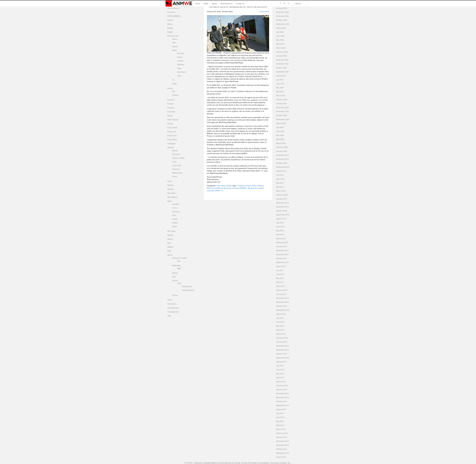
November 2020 (282, 111)
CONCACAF (187, 286)
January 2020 (281, 151)
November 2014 (282, 397)
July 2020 (280, 127)
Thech (169, 300)
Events (170, 88)
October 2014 (281, 401)
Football (170, 103)
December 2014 (282, 393)
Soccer (175, 280)
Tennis (175, 295)
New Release (172, 197)
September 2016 (282, 310)
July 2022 (280, 32)
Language (171, 143)
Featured (171, 99)
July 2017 (280, 270)
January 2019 (281, 198)
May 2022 (280, 40)
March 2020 (281, 143)
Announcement (173, 8)
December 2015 (282, 345)
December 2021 (282, 59)
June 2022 (280, 36)
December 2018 (282, 202)
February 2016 (282, 338)
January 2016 (281, 341)
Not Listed (171, 231)
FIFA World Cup (188, 290)
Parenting (176, 169)
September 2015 (282, 357)
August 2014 (281, 409)
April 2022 (280, 44)
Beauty (175, 150)
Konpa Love (172, 135)
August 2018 (281, 218)
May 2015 (280, 373)
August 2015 (281, 361)
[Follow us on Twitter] (284, 3)
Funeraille (171, 111)
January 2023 (281, 8)
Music (174, 50)
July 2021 (280, 79)
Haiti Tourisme (173, 119)
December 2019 (282, 155)
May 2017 (280, 278)
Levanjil (180, 60)
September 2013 (282, 453)
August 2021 (281, 75)
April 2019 (280, 187)
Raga (179, 68)
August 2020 (281, 123)
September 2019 (282, 167)
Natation (170, 189)
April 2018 (280, 234)
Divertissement (226, 3)
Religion (170, 247)
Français (170, 107)
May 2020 (280, 135)
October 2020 (281, 115)
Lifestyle (170, 147)
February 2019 (282, 195)
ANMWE (189, 463)
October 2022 (281, 20)
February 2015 (282, 385)
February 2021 (282, 99)
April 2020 (280, 139)
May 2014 (280, 421)
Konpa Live (171, 131)
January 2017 (281, 294)
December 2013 (282, 441)
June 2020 (280, 131)
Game (174, 39)
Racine (170, 239)
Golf (174, 276)
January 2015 (281, 389)
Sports (214, 3)
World (174, 226)
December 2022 (282, 12)
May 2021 (280, 87)
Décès (169, 24)
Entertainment (172, 36)
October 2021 (281, 67)
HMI (174, 42)
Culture (170, 20)
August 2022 (281, 28)
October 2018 (281, 210)
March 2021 (281, 95)
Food (174, 161)
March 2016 (281, 334)
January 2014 (281, 437)
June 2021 (280, 83)
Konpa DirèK (172, 127)
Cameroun (171, 12)
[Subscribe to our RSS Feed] (288, 3)
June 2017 (280, 274)
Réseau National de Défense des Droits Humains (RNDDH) (235, 186)
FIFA (179, 283)
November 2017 (282, 254)
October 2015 (281, 353)
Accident (175, 204)
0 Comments (264, 11)
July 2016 (280, 318)
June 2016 (280, 322)
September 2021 (282, 71)
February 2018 (282, 242)
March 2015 (281, 381)
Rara (169, 243)
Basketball (176, 265)
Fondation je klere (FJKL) (247, 185)
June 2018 (280, 226)
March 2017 (281, 286)
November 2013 (282, 445)
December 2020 (282, 107)
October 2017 (281, 258)
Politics (229, 185)
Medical (170, 185)
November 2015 (282, 349)
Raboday (180, 64)
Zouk (179, 75)
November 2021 (282, 63)
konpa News (172, 139)
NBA (179, 268)
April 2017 (280, 282)
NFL (179, 261)
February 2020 (282, 147)
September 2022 (282, 24)
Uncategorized (173, 307)
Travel (174, 176)
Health (174, 219)
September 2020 (282, 119)
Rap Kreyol (181, 72)
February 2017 (282, 290)
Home (197, 3)
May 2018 (280, 230)
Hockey (170, 123)
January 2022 (281, 55)
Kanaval (180, 53)
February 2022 (282, 52)
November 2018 (282, 206)
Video (174, 83)
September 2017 (282, 262)
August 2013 (281, 457)
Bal (173, 91)
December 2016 (282, 298)
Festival (175, 95)
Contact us (240, 3)
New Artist (171, 193)
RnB (169, 251)
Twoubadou (172, 304)
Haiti (218, 185)
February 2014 (282, 433)
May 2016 (280, 326)
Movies (175, 46)
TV (173, 80)
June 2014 (280, 417)
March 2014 (281, 429)
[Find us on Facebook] (280, 3)
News (206, 3)
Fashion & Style (178, 158)
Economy (176, 211)
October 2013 (281, 449)
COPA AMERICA (173, 16)
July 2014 (280, 413)
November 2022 (282, 16)
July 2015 (280, 365)
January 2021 (281, 103)
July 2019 (280, 175)
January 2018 (281, 246)
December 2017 (282, 250)
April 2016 (280, 330)
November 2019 (282, 159)
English (170, 28)
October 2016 (281, 306)
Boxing (175, 273)
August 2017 (281, 266)
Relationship (177, 173)
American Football (179, 258)
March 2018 (281, 238)
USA (169, 315)
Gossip (170, 115)
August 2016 (281, 314)
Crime (174, 208)
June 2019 (280, 179)
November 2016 (282, 302)
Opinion (170, 235)
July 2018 (280, 222)
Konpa (179, 57)
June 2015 (280, 369)
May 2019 (280, 183)
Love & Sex (176, 165)
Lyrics (169, 181)
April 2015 (280, 377)
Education (176, 154)
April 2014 (280, 425)
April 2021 (280, 91)
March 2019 (281, 191)
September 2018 (282, 214)
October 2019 (281, 163)
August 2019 (281, 171)
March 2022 (281, 48)
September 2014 (282, 405)
